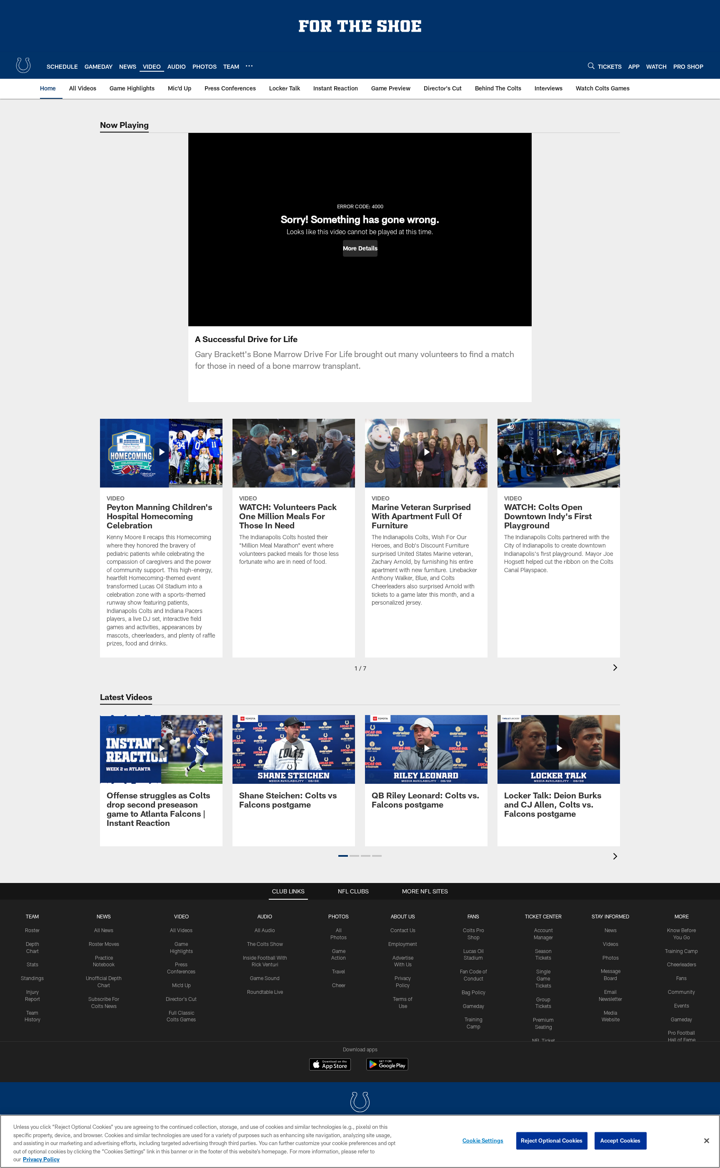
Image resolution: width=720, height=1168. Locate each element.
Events (681, 1005)
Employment (402, 944)
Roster (32, 930)
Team (32, 916)
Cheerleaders (681, 964)
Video (181, 916)
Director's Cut (181, 999)
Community (681, 992)
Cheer (338, 985)
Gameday (473, 1006)
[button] (360, 248)
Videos (610, 944)
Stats (32, 964)
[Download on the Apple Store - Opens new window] (330, 1065)
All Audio (265, 930)
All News (103, 930)
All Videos (181, 930)
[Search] (591, 65)
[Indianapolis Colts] (360, 1103)
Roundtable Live (265, 992)
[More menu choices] (249, 66)
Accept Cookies (620, 1140)
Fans (681, 978)
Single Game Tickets (543, 978)
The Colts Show (265, 944)
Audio (265, 916)
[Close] (707, 1141)
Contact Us (402, 930)
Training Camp (681, 951)
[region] (360, 1141)
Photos (338, 916)
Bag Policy (473, 992)
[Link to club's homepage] (23, 65)
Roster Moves (104, 944)
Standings (32, 978)
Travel (338, 971)
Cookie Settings (482, 1140)
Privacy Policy (41, 1159)
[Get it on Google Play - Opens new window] (387, 1068)
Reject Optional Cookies (552, 1140)
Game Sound (265, 978)
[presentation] (616, 668)
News (104, 916)
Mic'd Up (181, 985)
